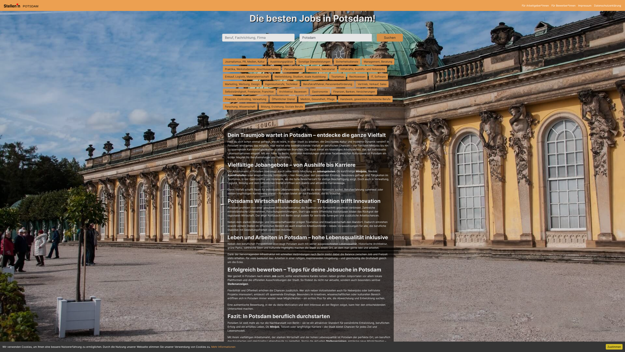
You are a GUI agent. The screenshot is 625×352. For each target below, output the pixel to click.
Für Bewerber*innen (563, 5)
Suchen (390, 38)
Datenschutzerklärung (607, 5)
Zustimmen (614, 346)
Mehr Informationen (223, 346)
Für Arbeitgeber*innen (535, 5)
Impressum (584, 5)
